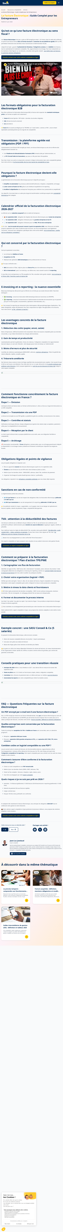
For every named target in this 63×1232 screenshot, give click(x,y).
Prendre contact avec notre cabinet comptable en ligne (20, 57)
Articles (25, 10)
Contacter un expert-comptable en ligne (16, 545)
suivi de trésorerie (52, 675)
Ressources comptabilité (14, 10)
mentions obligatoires (42, 352)
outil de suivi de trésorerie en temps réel (44, 366)
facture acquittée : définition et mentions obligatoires (46, 719)
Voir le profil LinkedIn (19, 853)
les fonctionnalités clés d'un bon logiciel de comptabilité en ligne (31, 162)
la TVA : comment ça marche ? (20, 309)
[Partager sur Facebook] (35, 830)
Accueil (3, 10)
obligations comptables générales (28, 479)
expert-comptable (28, 775)
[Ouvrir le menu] (58, 2)
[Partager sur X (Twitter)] (40, 830)
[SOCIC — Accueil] (6, 2)
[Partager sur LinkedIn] (45, 830)
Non (12, 829)
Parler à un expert (49, 3)
